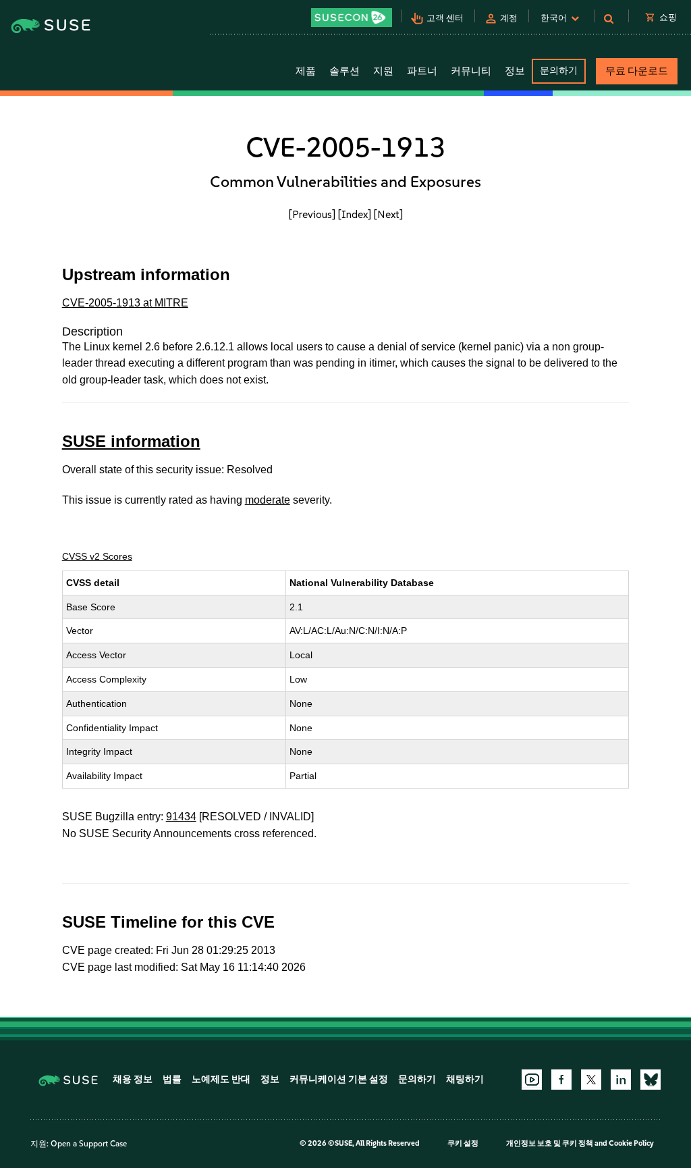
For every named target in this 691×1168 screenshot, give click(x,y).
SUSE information (131, 441)
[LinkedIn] (621, 1079)
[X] (591, 1079)
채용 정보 (133, 1079)
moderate (267, 500)
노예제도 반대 (221, 1079)
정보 (269, 1079)
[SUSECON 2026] (351, 17)
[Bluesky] (650, 1079)
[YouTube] (532, 1079)
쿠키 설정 (462, 1143)
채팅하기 (465, 1079)
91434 (181, 816)
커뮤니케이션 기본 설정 (338, 1079)
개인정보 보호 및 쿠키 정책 (549, 1143)
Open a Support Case (89, 1143)
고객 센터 (445, 18)
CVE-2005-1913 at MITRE (125, 303)
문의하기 (559, 70)
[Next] (388, 214)
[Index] (354, 214)
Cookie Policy (631, 1143)
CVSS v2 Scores (97, 556)
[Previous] (312, 214)
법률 (172, 1079)
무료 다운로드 (636, 71)
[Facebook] (561, 1079)
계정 (509, 18)
